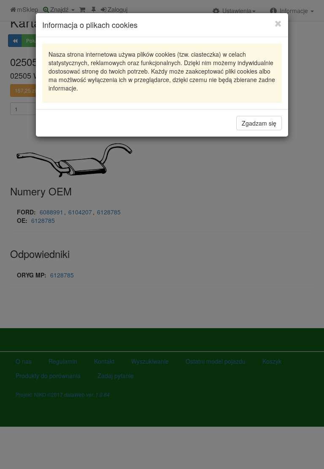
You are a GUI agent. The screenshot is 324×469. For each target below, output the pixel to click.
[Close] (278, 23)
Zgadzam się (259, 123)
